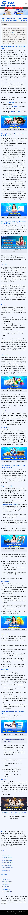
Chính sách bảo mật (7, 857)
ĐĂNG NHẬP (19, 8)
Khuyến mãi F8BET (7, 892)
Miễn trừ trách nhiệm (7, 862)
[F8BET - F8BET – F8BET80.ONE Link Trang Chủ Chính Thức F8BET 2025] (8, 3)
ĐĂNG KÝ (9, 8)
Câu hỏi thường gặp (7, 860)
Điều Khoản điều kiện (7, 867)
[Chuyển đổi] (2, 739)
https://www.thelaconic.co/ (10, 504)
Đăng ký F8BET (6, 879)
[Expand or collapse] (25, 24)
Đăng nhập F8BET (7, 882)
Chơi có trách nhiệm (7, 865)
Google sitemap (6, 870)
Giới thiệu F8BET (6, 855)
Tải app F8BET (6, 889)
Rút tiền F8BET (6, 887)
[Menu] (26, 3)
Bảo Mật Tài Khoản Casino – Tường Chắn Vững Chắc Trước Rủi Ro (14, 813)
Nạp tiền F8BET (6, 884)
